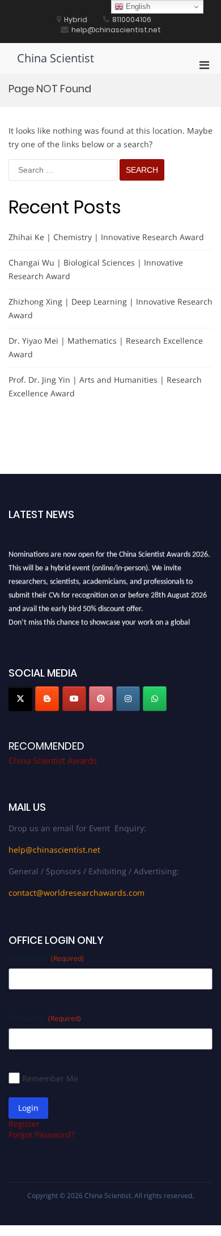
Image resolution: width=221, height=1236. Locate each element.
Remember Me (50, 1078)
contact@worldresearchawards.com (76, 892)
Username (46, 957)
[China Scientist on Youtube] (74, 698)
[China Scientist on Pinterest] (101, 698)
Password (44, 1017)
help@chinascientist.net (54, 849)
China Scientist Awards (52, 760)
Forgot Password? (41, 1134)
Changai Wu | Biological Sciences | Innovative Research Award (95, 269)
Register (24, 1123)
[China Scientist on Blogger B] (47, 698)
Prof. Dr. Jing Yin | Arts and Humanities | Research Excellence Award (105, 386)
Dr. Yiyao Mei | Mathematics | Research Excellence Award (105, 347)
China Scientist (55, 58)
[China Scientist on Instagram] (128, 698)
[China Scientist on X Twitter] (20, 698)
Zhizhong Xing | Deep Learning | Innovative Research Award (110, 308)
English (137, 6)
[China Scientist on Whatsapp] (155, 698)
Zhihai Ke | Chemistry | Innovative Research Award (106, 237)
